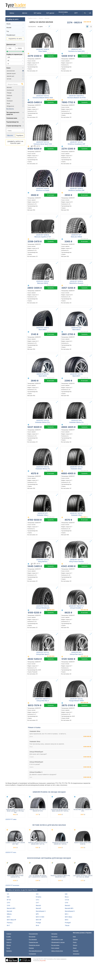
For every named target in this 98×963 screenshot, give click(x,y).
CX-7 (37, 902)
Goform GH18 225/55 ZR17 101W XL (82, 843)
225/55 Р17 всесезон (12, 885)
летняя (9, 79)
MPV (37, 914)
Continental (10, 90)
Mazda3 (67, 905)
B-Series (38, 897)
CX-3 (37, 900)
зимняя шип (10, 76)
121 (8, 894)
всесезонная (11, 71)
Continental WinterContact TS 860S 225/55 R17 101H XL (60, 810)
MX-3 (66, 914)
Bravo (67, 897)
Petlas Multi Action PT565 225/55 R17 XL (15, 876)
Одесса (75, 945)
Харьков (75, 939)
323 (37, 894)
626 (66, 894)
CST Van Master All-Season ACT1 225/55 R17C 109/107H (38, 876)
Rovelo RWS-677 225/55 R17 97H (83, 810)
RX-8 (37, 925)
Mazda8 (9, 911)
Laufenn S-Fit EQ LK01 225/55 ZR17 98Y (15, 843)
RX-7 (8, 925)
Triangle (9, 93)
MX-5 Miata (68, 917)
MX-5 (8, 917)
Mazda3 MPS (11, 908)
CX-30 (67, 900)
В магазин (50, 195)
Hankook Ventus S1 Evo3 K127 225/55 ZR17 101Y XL (37, 843)
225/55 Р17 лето (10, 852)
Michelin (9, 87)
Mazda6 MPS (69, 908)
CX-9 (8, 905)
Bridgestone (10, 106)
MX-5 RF (38, 920)
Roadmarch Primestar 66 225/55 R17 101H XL (60, 843)
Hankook (9, 95)
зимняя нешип (11, 73)
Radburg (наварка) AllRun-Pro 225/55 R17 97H (60, 876)
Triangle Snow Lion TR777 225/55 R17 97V (38, 810)
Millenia (9, 914)
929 (8, 897)
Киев (74, 936)
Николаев (75, 951)
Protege (38, 922)
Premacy (9, 922)
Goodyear (10, 101)
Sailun (8, 98)
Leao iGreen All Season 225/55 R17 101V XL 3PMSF (82, 876)
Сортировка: (32, 26)
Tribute (67, 925)
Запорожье (76, 953)
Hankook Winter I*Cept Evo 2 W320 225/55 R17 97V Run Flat (15, 811)
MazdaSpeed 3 (41, 911)
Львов (74, 948)
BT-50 (9, 900)
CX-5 (8, 902)
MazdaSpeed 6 (70, 911)
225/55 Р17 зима (10, 819)
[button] (63, 13)
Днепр (74, 942)
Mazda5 (38, 908)
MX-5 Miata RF (11, 920)
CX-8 (66, 902)
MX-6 (66, 920)
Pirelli (8, 103)
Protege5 (68, 922)
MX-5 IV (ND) (40, 917)
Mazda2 (38, 905)
